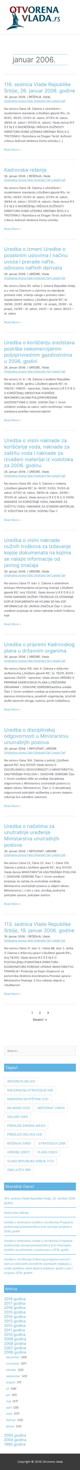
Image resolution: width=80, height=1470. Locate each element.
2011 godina (14, 1330)
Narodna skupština (27, 1099)
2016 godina (14, 1307)
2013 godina (15, 1321)
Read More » (12, 149)
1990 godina (14, 1444)
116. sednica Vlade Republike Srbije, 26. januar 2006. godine (39, 87)
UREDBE (34, 274)
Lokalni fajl (58, 101)
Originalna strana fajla (19, 101)
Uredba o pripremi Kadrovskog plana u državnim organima (39, 647)
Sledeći (40, 1020)
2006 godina (15, 1352)
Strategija (52, 1143)
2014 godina (15, 1316)
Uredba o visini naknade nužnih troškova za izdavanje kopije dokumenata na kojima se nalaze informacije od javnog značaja (37, 552)
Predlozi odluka (24, 1134)
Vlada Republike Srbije (30, 1161)
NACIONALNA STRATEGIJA (30, 1090)
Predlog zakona (26, 1126)
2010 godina (14, 1334)
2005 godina (15, 1435)
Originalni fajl (42, 101)
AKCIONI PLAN (21, 1081)
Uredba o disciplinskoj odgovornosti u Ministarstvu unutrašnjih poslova (36, 736)
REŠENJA (35, 97)
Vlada (46, 97)
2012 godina (14, 1325)
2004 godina (15, 1439)
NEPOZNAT (36, 748)
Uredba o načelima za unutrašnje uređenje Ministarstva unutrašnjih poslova (31, 835)
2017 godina (14, 1303)
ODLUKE (17, 1117)
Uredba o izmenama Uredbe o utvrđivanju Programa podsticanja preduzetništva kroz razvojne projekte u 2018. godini (38, 1227)
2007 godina (15, 1348)
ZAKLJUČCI (19, 1170)
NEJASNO (18, 1108)
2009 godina (15, 1339)
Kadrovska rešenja (25, 170)
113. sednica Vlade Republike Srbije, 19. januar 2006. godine (39, 927)
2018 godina (14, 1299)
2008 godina (15, 1343)
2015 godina (14, 1312)
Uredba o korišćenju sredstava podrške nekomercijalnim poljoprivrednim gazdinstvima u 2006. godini (39, 352)
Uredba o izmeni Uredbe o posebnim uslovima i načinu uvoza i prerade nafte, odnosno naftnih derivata (36, 258)
